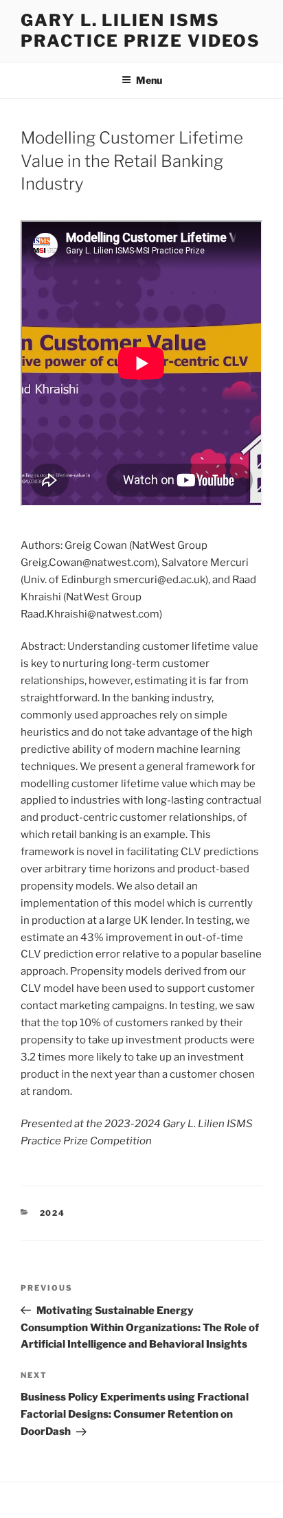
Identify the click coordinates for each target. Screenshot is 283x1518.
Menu (149, 80)
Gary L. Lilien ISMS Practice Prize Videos (140, 30)
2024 (53, 1213)
